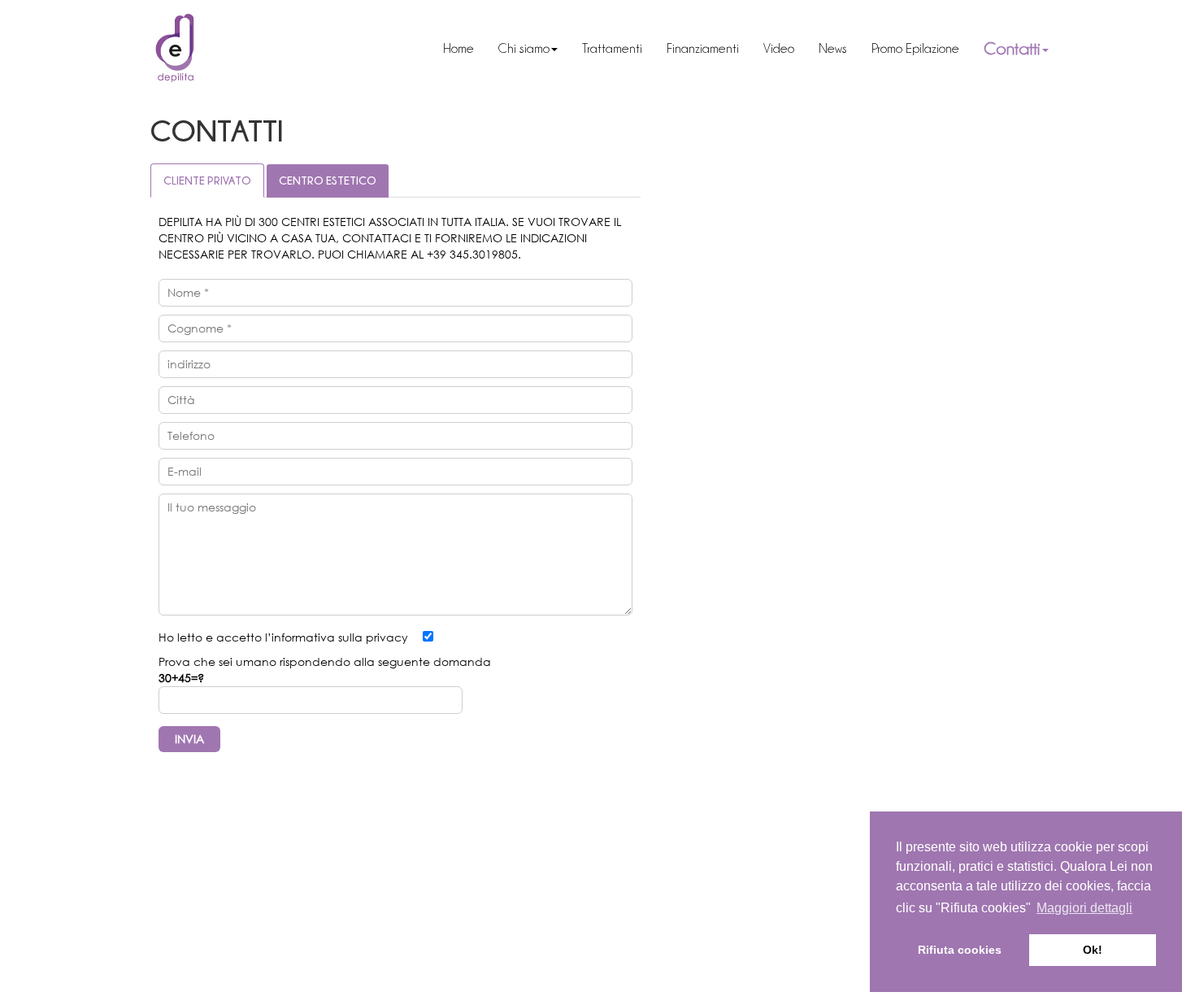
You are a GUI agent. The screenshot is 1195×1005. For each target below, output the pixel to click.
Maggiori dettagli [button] (1084, 908)
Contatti (1019, 48)
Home (471, 48)
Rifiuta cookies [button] (960, 949)
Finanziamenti (716, 48)
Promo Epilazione (928, 48)
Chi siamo (537, 48)
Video (791, 48)
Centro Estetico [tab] (327, 180)
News (846, 48)
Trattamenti (625, 48)
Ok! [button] (1092, 949)
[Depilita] (177, 49)
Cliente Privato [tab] (207, 180)
